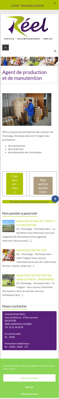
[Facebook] (55, 199)
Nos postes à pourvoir (32, 5)
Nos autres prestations (43, 186)
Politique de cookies (29, 393)
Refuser (29, 386)
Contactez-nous (15, 184)
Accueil (15, 5)
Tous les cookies (29, 378)
